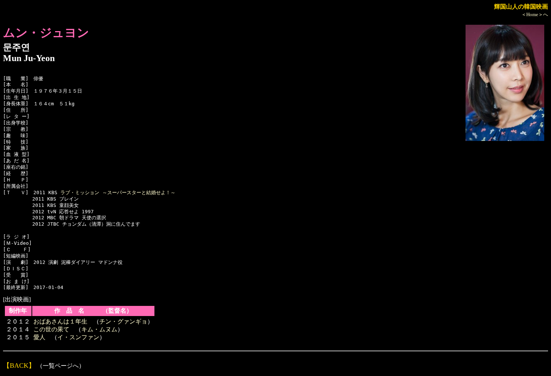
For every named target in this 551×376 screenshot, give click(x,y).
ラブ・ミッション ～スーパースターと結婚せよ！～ (117, 192)
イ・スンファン (78, 337)
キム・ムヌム (99, 329)
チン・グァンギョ (123, 321)
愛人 (39, 337)
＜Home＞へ (534, 14)
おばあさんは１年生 (60, 321)
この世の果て (51, 329)
